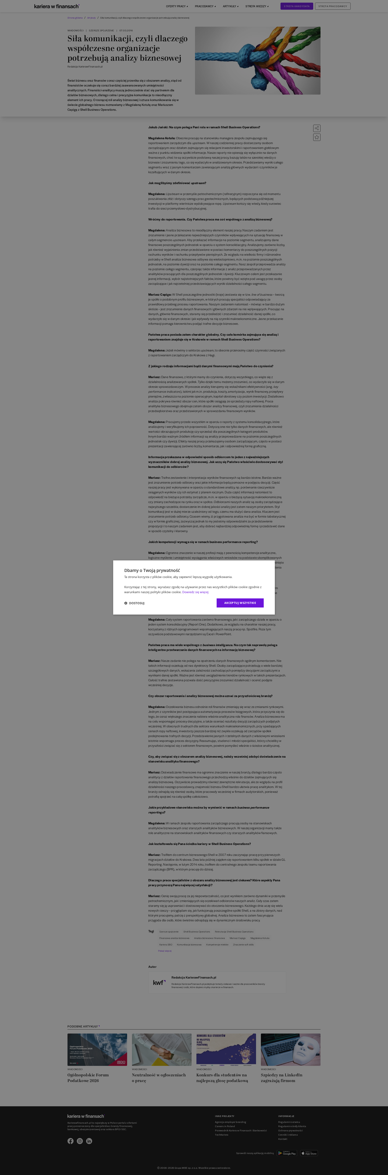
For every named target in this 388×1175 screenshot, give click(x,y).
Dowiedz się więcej (195, 592)
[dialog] (194, 587)
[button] (134, 603)
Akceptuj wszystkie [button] (240, 603)
